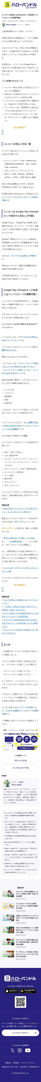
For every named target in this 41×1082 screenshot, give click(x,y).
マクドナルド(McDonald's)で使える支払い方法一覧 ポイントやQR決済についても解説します (20, 623)
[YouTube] (27, 1050)
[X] (20, 1050)
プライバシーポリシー (28, 1063)
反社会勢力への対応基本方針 (29, 1067)
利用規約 (16, 1063)
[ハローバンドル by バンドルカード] (20, 5)
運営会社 (8, 1063)
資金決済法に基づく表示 (10, 1067)
